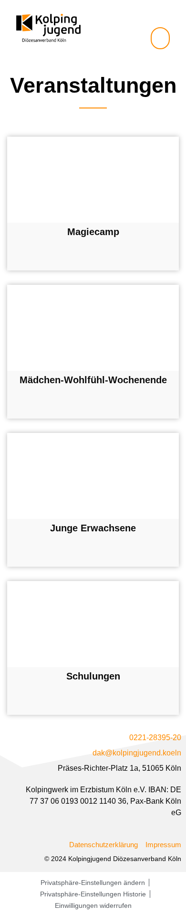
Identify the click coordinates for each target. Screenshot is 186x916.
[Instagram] (168, 15)
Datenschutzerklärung (103, 845)
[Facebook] (153, 15)
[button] (160, 38)
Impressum (163, 845)
